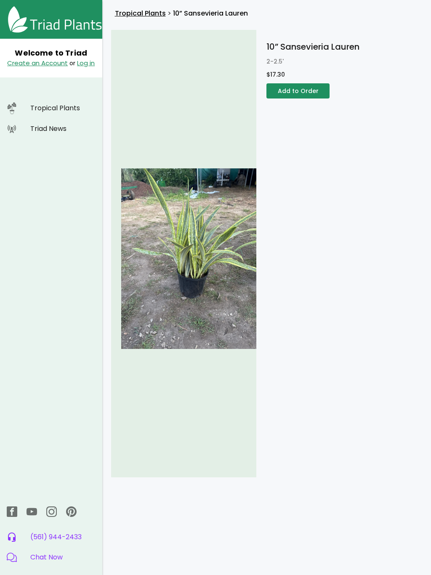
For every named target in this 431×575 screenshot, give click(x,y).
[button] (51, 557)
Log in (86, 63)
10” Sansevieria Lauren (210, 13)
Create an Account (37, 63)
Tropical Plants (140, 13)
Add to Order (298, 91)
